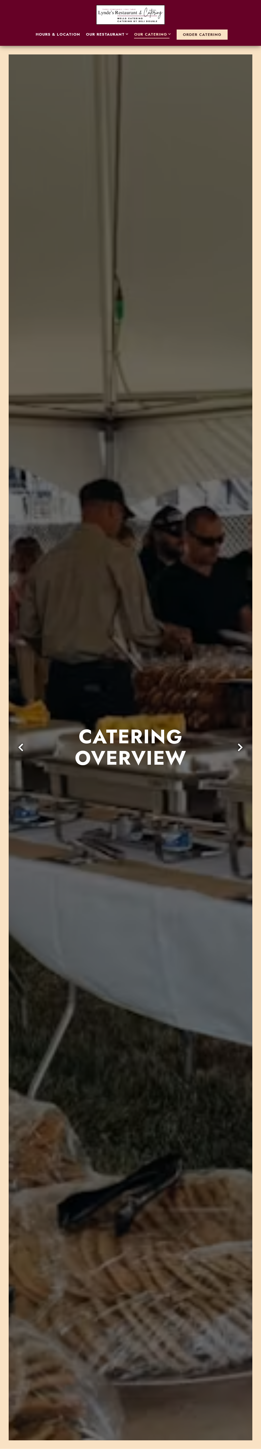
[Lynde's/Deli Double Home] (130, 14)
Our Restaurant (107, 34)
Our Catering (153, 34)
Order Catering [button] (202, 34)
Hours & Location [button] (58, 34)
